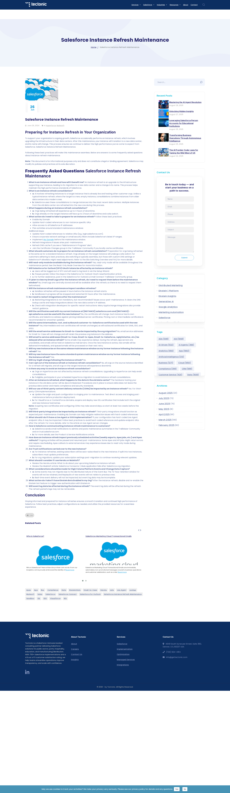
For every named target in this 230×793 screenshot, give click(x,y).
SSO (45, 598)
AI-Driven (166, 344)
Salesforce (50, 594)
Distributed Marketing (171, 285)
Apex (28, 590)
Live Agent (121, 590)
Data (64, 590)
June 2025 (164, 403)
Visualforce (55, 598)
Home (93, 47)
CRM (187, 368)
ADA (164, 338)
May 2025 (164, 408)
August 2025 (166, 392)
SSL (38, 598)
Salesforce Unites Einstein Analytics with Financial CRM (111, 536)
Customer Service (170, 374)
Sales (39, 594)
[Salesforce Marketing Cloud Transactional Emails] (54, 555)
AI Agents (186, 344)
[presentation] (138, 530)
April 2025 (164, 414)
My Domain (48, 239)
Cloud (184, 362)
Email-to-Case (90, 590)
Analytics (166, 350)
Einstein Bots (74, 590)
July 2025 (164, 398)
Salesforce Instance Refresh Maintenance (123, 594)
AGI (179, 338)
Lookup (132, 590)
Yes (176, 789)
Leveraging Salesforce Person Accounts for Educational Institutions (183, 123)
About (74, 643)
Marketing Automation (171, 312)
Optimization (123, 654)
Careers (75, 649)
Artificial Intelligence (171, 356)
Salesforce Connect (68, 594)
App (36, 590)
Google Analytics (168, 306)
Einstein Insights (167, 296)
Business (166, 362)
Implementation (124, 649)
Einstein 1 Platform (169, 290)
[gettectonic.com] (36, 4)
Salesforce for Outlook (90, 594)
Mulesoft (60, 125)
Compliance (52, 590)
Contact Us (76, 654)
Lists (112, 590)
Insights (75, 659)
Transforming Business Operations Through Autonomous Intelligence (185, 138)
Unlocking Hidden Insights (181, 111)
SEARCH (202, 82)
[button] (82, 580)
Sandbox (30, 598)
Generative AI (166, 301)
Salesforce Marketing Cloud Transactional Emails (49, 536)
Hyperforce (51, 125)
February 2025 (166, 425)
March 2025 (165, 419)
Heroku (103, 590)
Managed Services (126, 659)
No (185, 789)
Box (42, 590)
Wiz (65, 598)
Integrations (123, 665)
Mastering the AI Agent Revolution (185, 102)
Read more (63, 572)
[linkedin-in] (27, 672)
